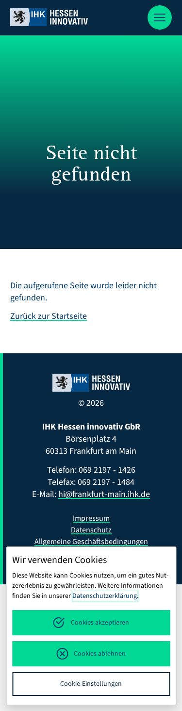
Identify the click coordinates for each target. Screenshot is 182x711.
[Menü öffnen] (160, 17)
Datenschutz (91, 530)
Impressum (91, 518)
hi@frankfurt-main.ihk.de (104, 494)
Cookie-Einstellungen (91, 684)
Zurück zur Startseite (48, 316)
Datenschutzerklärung (104, 596)
